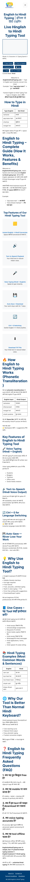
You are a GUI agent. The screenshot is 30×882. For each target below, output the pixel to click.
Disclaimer (22, 876)
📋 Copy (18, 67)
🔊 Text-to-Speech (20, 63)
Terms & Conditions (11, 876)
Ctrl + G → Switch (16, 70)
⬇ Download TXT (8, 67)
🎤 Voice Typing (8, 63)
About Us (11, 873)
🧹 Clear (6, 70)
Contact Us (18, 873)
